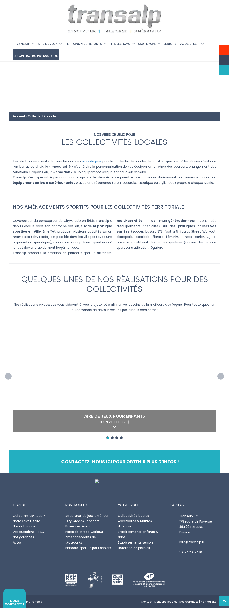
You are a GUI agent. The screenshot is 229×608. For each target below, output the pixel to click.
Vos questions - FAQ (28, 532)
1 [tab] (107, 437)
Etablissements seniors (135, 542)
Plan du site (208, 602)
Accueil (19, 116)
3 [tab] (116, 437)
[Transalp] (114, 18)
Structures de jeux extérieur (86, 515)
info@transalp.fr (191, 542)
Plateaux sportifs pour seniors (88, 548)
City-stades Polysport (82, 521)
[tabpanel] (114, 376)
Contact (146, 602)
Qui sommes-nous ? (29, 515)
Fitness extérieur (78, 526)
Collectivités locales (133, 515)
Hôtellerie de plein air (134, 548)
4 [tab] (121, 437)
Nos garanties (23, 537)
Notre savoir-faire (26, 521)
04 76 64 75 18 (190, 552)
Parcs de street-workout (84, 532)
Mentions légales (165, 602)
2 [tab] (112, 437)
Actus (17, 542)
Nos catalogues (25, 526)
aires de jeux (92, 161)
